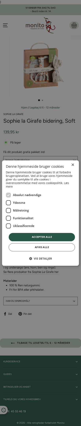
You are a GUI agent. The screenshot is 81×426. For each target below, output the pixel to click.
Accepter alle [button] (42, 237)
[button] (40, 258)
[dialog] (40, 213)
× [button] (72, 164)
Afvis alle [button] (42, 247)
